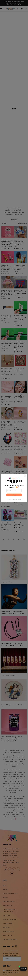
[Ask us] (23, 969)
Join (14, 495)
